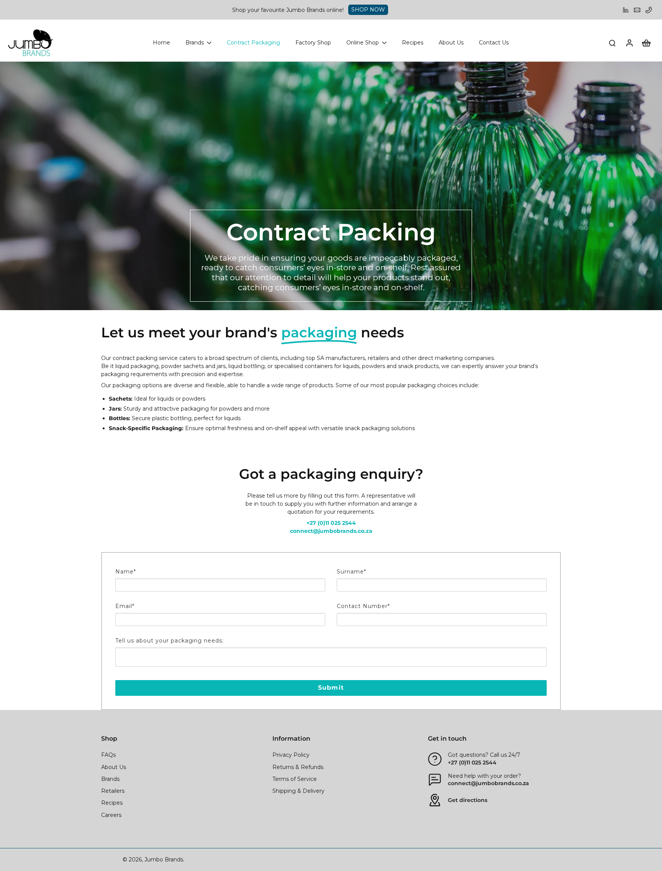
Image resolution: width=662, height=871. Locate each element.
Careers (111, 815)
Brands (110, 779)
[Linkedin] (625, 10)
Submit (331, 687)
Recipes (112, 802)
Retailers (113, 790)
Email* (124, 606)
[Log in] (629, 42)
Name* (125, 571)
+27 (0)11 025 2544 (472, 762)
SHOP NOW (368, 9)
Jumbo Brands (163, 859)
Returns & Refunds (297, 767)
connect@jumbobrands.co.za (488, 783)
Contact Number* (363, 606)
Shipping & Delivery (298, 790)
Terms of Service (294, 779)
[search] (612, 42)
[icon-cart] (645, 42)
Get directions (467, 800)
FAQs (108, 754)
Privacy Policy (291, 754)
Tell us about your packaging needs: (169, 640)
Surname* (351, 571)
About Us (113, 767)
